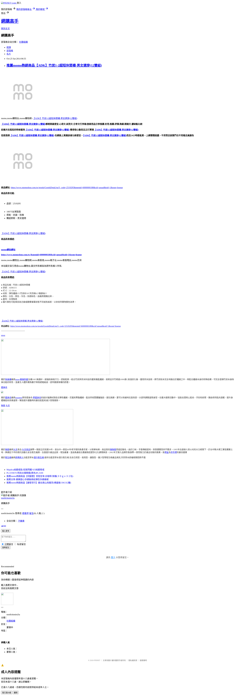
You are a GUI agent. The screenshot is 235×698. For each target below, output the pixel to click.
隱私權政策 (132, 660)
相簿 (9, 47)
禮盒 (167, 452)
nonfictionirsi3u (8, 498)
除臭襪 (8, 379)
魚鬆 (3, 405)
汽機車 (21, 521)
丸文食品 (26, 449)
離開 (15, 693)
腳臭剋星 (24, 379)
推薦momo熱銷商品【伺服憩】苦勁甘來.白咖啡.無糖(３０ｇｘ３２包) (40, 476)
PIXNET (97, 660)
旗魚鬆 (113, 449)
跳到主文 (5, 28)
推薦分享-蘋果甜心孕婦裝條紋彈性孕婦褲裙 (28, 479)
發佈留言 (5, 547)
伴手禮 (174, 452)
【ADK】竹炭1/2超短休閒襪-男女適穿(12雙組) (55, 118)
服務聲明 (143, 660)
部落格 (10, 51)
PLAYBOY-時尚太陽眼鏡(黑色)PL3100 (25, 473)
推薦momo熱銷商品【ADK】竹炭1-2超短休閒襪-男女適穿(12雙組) (54, 65)
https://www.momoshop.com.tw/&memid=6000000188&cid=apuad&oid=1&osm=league (41, 255)
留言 (31, 513)
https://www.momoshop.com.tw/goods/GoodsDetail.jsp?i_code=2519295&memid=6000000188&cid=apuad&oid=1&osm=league (67, 187)
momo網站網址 (8, 249)
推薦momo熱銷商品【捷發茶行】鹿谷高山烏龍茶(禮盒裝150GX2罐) (39, 483)
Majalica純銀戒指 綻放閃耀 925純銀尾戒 (25, 469)
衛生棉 (8, 457)
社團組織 (23, 42)
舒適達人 (19, 457)
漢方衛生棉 (39, 457)
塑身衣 (4, 387)
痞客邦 (25, 513)
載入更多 (5, 531)
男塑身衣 (37, 397)
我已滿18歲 (6, 693)
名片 (9, 54)
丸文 (8, 405)
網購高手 (9, 21)
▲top (3, 526)
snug (3, 335)
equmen (18, 397)
